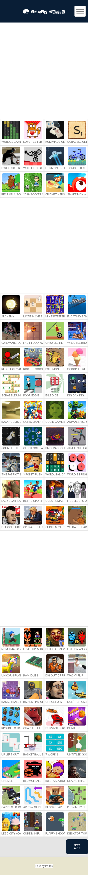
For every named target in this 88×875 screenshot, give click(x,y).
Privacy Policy (44, 866)
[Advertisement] (44, 71)
